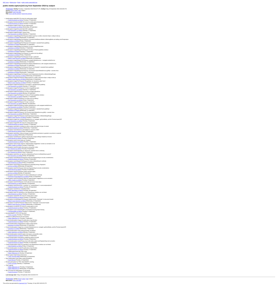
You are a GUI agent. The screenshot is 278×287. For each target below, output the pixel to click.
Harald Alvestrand (12, 272)
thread (12, 10)
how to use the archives (15, 13)
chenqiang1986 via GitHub (15, 211)
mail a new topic (17, 12)
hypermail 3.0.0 (23, 283)
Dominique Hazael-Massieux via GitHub (18, 176)
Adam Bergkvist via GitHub (15, 162)
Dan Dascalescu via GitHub (15, 27)
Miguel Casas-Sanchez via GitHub (17, 58)
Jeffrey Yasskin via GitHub (15, 145)
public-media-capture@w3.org (29, 2)
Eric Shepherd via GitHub (14, 148)
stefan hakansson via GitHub (15, 232)
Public (18, 2)
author (16, 10)
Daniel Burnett (11, 260)
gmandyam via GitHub (14, 37)
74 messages (9, 8)
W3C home (6, 2)
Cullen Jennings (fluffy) (14, 256)
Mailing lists (13, 2)
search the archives (27, 13)
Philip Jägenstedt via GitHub (15, 190)
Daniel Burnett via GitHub (14, 131)
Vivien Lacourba (12, 214)
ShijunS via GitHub (13, 134)
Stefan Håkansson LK (13, 218)
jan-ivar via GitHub (13, 166)
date (20, 10)
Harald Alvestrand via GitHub (15, 20)
